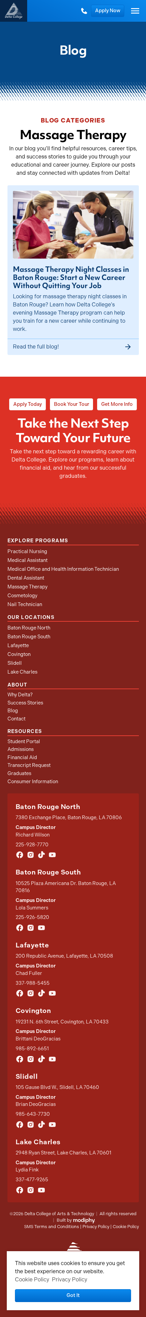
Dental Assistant (25, 578)
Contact (16, 719)
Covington (19, 654)
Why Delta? (20, 695)
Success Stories (25, 703)
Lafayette (18, 645)
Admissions (20, 749)
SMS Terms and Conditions (51, 1226)
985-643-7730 (33, 1114)
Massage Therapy (27, 587)
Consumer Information (32, 781)
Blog (12, 711)
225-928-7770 (32, 845)
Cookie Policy (126, 1226)
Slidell (14, 663)
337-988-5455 (33, 983)
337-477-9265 (32, 1180)
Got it (73, 1295)
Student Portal (23, 741)
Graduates (19, 773)
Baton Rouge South (28, 637)
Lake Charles (22, 672)
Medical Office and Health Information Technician (63, 569)
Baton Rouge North (28, 628)
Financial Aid (22, 757)
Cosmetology (22, 595)
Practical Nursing (27, 551)
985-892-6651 (32, 1049)
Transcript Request (29, 765)
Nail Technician (24, 604)
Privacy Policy (96, 1226)
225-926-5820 (32, 917)
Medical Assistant (27, 560)
